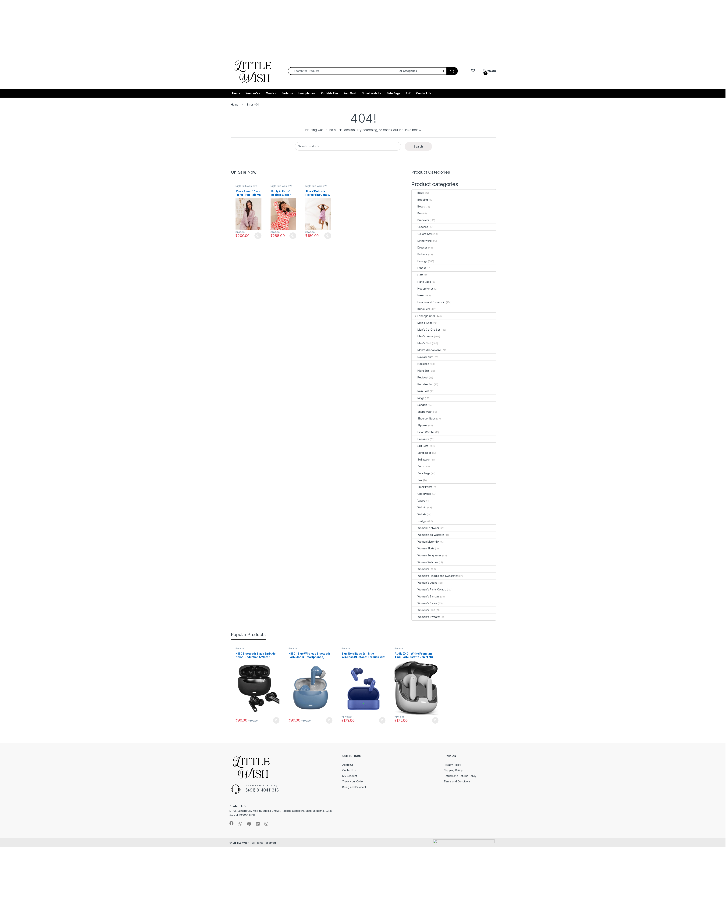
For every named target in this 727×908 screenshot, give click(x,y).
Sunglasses (424, 452)
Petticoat (422, 377)
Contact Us (423, 93)
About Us (347, 764)
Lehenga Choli (426, 316)
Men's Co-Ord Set (428, 329)
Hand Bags (424, 281)
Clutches (422, 226)
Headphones (307, 93)
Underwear (424, 493)
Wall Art (422, 507)
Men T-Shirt (424, 322)
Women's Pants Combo (431, 589)
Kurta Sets (423, 309)
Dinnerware (424, 240)
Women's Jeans (427, 582)
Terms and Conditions (457, 781)
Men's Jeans (425, 336)
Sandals (422, 404)
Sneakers (423, 439)
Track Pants (424, 487)
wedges (422, 521)
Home (236, 93)
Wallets (421, 514)
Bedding (422, 199)
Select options (256, 235)
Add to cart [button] (276, 720)
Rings (420, 398)
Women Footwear (428, 528)
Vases (421, 500)
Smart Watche (371, 93)
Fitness (421, 268)
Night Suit (241, 186)
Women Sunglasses (429, 555)
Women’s (252, 93)
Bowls (421, 206)
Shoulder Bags (426, 418)
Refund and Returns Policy (460, 776)
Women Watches (427, 562)
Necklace (423, 363)
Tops (420, 466)
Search (418, 146)
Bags (420, 192)
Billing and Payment (354, 787)
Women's (252, 186)
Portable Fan (329, 93)
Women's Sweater (428, 616)
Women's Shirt (426, 610)
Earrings (422, 261)
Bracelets (423, 220)
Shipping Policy (453, 770)
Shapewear (424, 411)
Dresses (422, 247)
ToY (408, 93)
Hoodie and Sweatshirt (431, 302)
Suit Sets (422, 445)
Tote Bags (393, 93)
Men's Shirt (424, 343)
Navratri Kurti (425, 357)
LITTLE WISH (241, 842)
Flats (420, 275)
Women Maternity (428, 541)
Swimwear (423, 459)
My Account (349, 776)
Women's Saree (427, 603)
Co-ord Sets (424, 233)
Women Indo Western (430, 534)
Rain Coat (349, 93)
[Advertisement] (113, 26)
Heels (420, 295)
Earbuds (287, 93)
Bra (419, 213)
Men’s (270, 93)
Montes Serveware (429, 350)
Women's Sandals (428, 596)
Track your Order (353, 781)
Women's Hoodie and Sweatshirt (437, 575)
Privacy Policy (452, 764)
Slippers (422, 425)
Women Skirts (425, 548)
